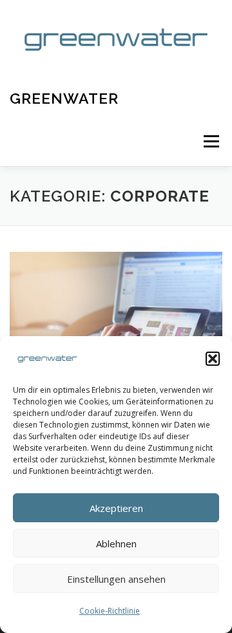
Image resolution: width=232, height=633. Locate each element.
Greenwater (64, 98)
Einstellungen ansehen (116, 578)
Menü (210, 142)
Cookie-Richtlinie (109, 610)
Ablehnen (116, 543)
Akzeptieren (116, 508)
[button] (212, 358)
